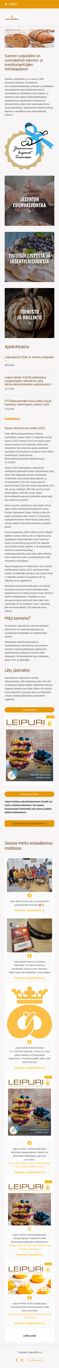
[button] (29, 886)
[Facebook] (16, 1360)
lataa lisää (29, 1336)
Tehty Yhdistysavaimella (35, 1360)
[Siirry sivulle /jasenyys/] (29, 201)
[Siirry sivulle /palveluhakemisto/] (29, 823)
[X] (21, 1360)
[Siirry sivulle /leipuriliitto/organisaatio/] (29, 313)
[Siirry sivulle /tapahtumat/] (29, 257)
